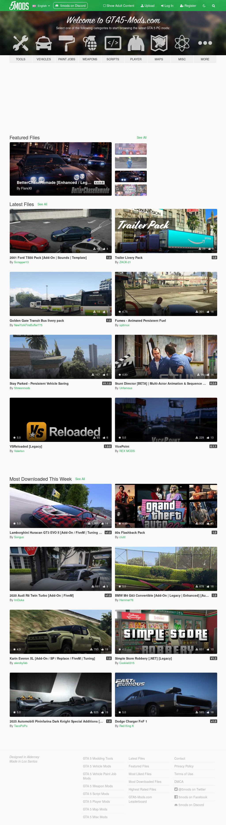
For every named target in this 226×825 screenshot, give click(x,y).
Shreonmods (22, 388)
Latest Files (137, 758)
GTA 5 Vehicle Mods (97, 766)
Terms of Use (183, 774)
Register (190, 5)
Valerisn (19, 451)
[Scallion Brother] (131, 162)
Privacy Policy (184, 766)
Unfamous (125, 388)
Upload (149, 5)
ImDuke (19, 600)
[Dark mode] (204, 5)
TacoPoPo (20, 726)
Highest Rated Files (142, 789)
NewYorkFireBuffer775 (28, 325)
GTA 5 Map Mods (95, 809)
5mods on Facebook (192, 797)
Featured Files (139, 766)
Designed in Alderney (24, 757)
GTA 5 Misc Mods (95, 817)
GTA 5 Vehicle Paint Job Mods (99, 776)
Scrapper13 (21, 262)
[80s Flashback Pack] (131, 190)
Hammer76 (126, 600)
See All (142, 137)
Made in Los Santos (23, 761)
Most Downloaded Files (145, 781)
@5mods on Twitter (192, 789)
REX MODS (127, 451)
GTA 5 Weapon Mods (98, 786)
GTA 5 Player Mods (96, 801)
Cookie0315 (126, 663)
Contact (179, 758)
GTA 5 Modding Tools (98, 758)
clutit (122, 537)
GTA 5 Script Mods (96, 793)
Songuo (19, 537)
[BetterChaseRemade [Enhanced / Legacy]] (131, 176)
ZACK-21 (125, 262)
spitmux (124, 325)
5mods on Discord (191, 804)
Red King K (126, 726)
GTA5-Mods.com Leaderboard (140, 799)
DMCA (178, 781)
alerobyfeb (20, 663)
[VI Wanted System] (131, 149)
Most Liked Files (140, 774)
